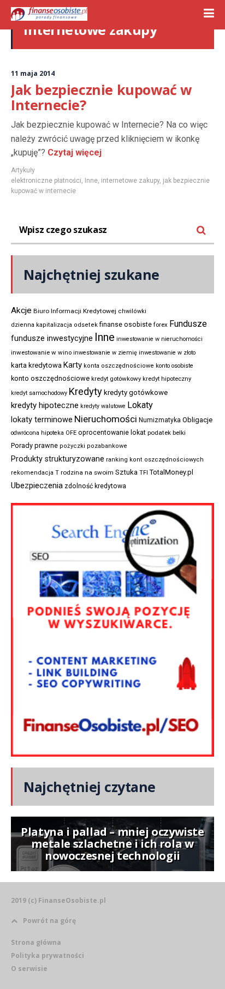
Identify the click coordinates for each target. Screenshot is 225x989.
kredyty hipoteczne (45, 405)
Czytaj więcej (73, 152)
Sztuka (126, 472)
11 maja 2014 (33, 73)
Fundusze (188, 324)
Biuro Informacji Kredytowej (74, 311)
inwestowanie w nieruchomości (159, 339)
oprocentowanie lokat (112, 432)
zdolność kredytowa (95, 486)
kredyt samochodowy (39, 393)
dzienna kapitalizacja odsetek (54, 324)
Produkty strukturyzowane (57, 458)
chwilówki (132, 311)
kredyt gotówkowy (116, 378)
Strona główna (36, 942)
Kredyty (85, 391)
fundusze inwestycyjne (52, 338)
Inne (91, 180)
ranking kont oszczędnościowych (155, 459)
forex (160, 324)
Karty (72, 365)
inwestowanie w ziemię (105, 352)
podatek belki (166, 432)
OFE (71, 432)
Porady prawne (34, 445)
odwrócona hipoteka (37, 432)
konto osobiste (174, 365)
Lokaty (140, 405)
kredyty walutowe (103, 406)
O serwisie (29, 968)
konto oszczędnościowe (50, 378)
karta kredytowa (36, 365)
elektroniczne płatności (46, 180)
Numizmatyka (160, 420)
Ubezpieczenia (37, 485)
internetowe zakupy (130, 180)
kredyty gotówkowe (136, 392)
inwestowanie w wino (41, 352)
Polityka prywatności (47, 955)
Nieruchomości (105, 418)
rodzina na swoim (87, 472)
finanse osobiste (125, 324)
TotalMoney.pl (171, 472)
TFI (143, 472)
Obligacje (197, 420)
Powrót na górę (49, 920)
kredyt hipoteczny (167, 378)
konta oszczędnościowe (119, 365)
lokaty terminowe (42, 419)
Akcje (21, 310)
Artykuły (23, 170)
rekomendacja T (35, 472)
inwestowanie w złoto (167, 352)
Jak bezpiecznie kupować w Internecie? (101, 97)
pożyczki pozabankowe (93, 445)
